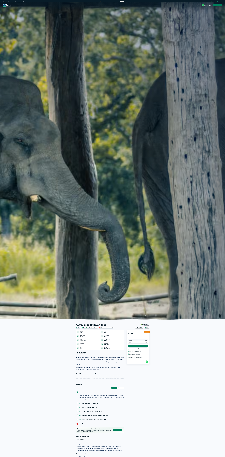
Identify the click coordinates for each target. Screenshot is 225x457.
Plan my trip (216, 5)
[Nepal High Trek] (7, 5)
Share (147, 327)
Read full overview (79, 381)
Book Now (138, 345)
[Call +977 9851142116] (144, 361)
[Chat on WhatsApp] (147, 361)
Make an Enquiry (138, 348)
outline (114, 387)
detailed (121, 387)
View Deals (122, 1)
